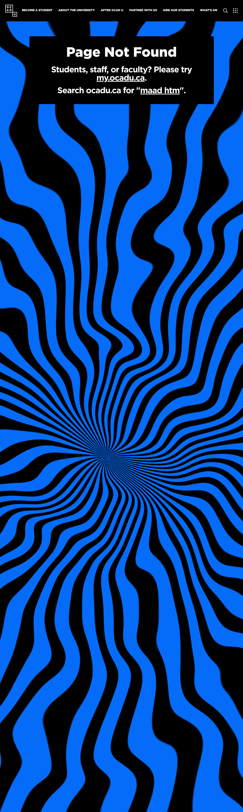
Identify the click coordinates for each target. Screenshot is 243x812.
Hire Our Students (178, 10)
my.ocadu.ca (120, 77)
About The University (76, 10)
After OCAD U (112, 10)
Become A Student (37, 10)
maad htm (160, 90)
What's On (208, 10)
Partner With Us (143, 10)
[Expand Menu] (235, 10)
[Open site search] (225, 10)
